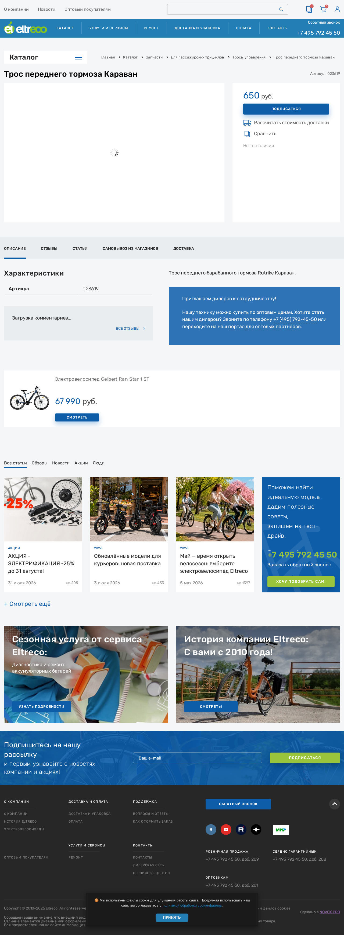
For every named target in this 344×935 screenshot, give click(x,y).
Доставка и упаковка (197, 28)
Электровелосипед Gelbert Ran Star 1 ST (102, 379)
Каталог (23, 57)
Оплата (244, 28)
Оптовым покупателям (87, 9)
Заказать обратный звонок (299, 565)
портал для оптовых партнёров (264, 326)
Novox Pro (330, 912)
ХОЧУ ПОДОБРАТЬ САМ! (301, 581)
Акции (81, 462)
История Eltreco (20, 821)
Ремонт (151, 28)
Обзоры (39, 462)
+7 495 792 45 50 (318, 33)
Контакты (277, 28)
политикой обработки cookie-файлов (192, 905)
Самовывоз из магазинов (130, 248)
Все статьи (15, 462)
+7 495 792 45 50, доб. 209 (232, 859)
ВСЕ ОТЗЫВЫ (127, 328)
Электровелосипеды (24, 829)
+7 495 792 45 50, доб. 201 (232, 885)
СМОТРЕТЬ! (211, 707)
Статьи (80, 248)
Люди (99, 462)
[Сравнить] (309, 9)
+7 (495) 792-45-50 (295, 319)
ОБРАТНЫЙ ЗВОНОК (238, 804)
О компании (16, 9)
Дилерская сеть (148, 865)
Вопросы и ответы (151, 814)
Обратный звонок (324, 22)
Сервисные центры (151, 873)
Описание (15, 248)
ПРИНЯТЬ (172, 917)
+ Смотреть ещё (27, 603)
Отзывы (49, 248)
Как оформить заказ (153, 821)
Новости (46, 9)
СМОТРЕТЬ (77, 417)
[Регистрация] (337, 9)
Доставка (183, 248)
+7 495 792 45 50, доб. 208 (299, 859)
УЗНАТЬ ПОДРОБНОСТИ (41, 707)
